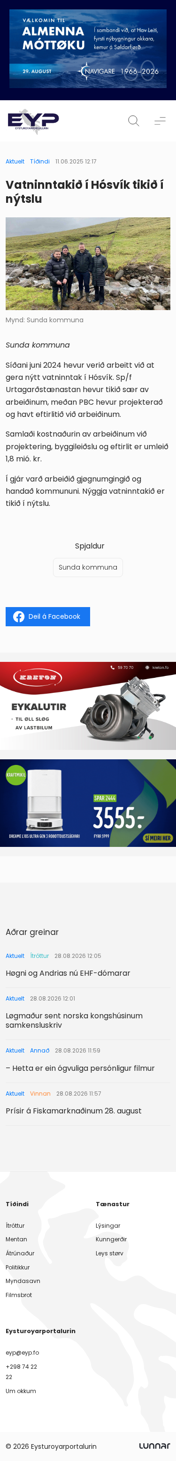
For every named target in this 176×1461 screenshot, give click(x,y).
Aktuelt (15, 161)
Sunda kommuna (88, 567)
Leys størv (109, 1253)
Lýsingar (108, 1226)
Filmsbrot (19, 1295)
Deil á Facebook (54, 616)
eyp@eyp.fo (22, 1353)
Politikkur (18, 1267)
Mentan (16, 1239)
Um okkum (21, 1391)
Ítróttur (15, 1226)
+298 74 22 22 (21, 1372)
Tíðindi (40, 161)
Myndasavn (23, 1281)
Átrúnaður (20, 1253)
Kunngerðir (111, 1239)
